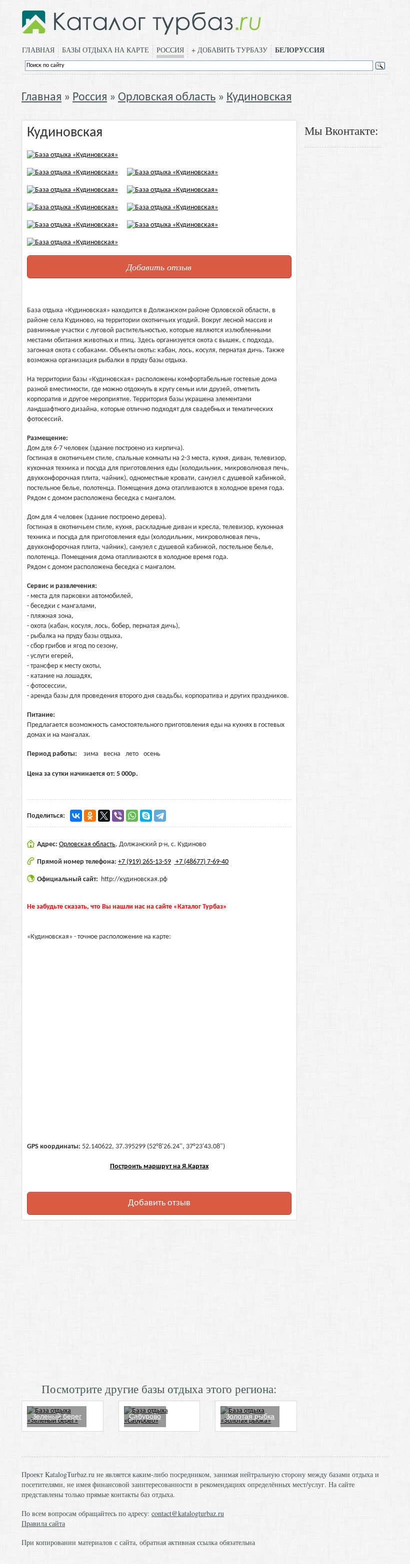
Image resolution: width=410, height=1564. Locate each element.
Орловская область (167, 97)
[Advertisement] (159, 1300)
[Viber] (118, 816)
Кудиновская (259, 97)
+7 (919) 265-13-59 (144, 862)
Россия (170, 49)
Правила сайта (43, 1523)
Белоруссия (299, 50)
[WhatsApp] (132, 816)
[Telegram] (160, 816)
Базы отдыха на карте (105, 49)
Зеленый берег (57, 1416)
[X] (104, 816)
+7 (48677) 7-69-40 (201, 862)
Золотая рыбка (250, 1416)
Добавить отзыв (159, 267)
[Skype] (146, 816)
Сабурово (145, 1416)
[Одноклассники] (90, 816)
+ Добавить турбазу (230, 49)
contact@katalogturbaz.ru (188, 1513)
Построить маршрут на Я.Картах (159, 1166)
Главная (38, 49)
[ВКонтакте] (76, 816)
